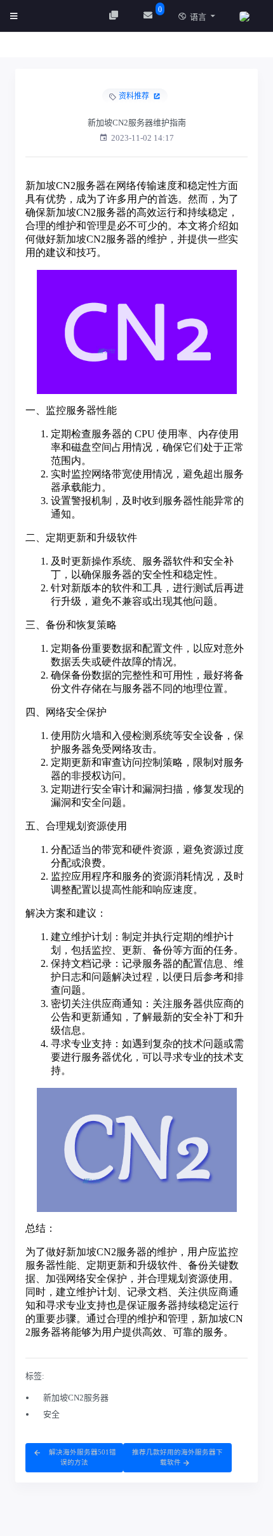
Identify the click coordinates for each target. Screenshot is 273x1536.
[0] (149, 15)
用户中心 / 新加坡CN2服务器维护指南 (102, 48)
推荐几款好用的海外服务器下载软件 (177, 1457)
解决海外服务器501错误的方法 (81, 1457)
